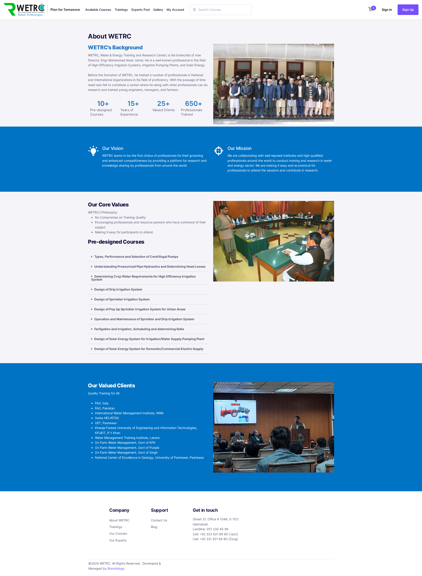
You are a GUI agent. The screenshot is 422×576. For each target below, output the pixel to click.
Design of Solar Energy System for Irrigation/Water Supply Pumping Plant (149, 339)
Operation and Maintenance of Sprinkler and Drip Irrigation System (144, 319)
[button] (370, 9)
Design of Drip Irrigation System (118, 289)
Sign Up (408, 9)
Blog (154, 527)
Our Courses (118, 533)
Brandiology (116, 568)
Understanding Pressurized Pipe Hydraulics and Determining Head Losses (150, 266)
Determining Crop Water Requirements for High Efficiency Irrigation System (143, 277)
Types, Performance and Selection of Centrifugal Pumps (136, 256)
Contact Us (159, 520)
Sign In (387, 9)
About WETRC (119, 520)
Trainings (115, 527)
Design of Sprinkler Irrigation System (122, 299)
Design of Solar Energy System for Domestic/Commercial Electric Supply (148, 349)
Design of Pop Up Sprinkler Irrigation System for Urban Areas (140, 309)
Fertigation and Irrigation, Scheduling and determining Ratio (139, 329)
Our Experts (117, 540)
